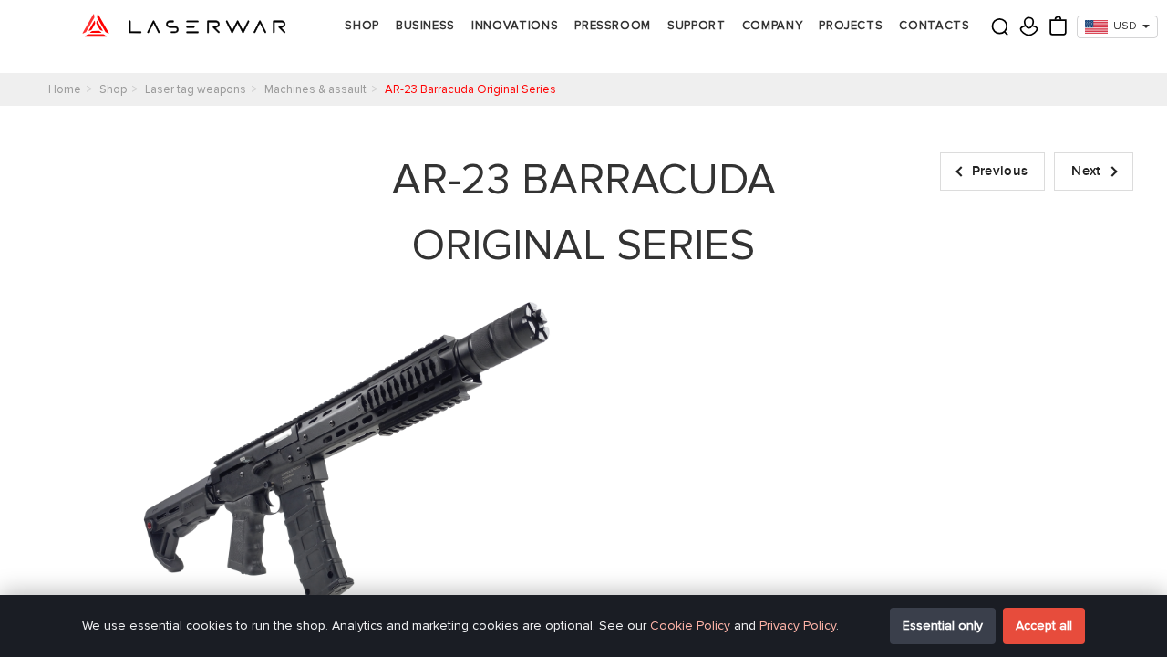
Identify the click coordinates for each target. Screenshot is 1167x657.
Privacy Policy (797, 625)
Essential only (943, 625)
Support (696, 25)
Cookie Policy (690, 625)
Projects (851, 25)
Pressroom (612, 25)
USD (1125, 26)
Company (772, 25)
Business (425, 25)
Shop (362, 25)
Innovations (514, 25)
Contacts (934, 25)
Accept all (1044, 625)
